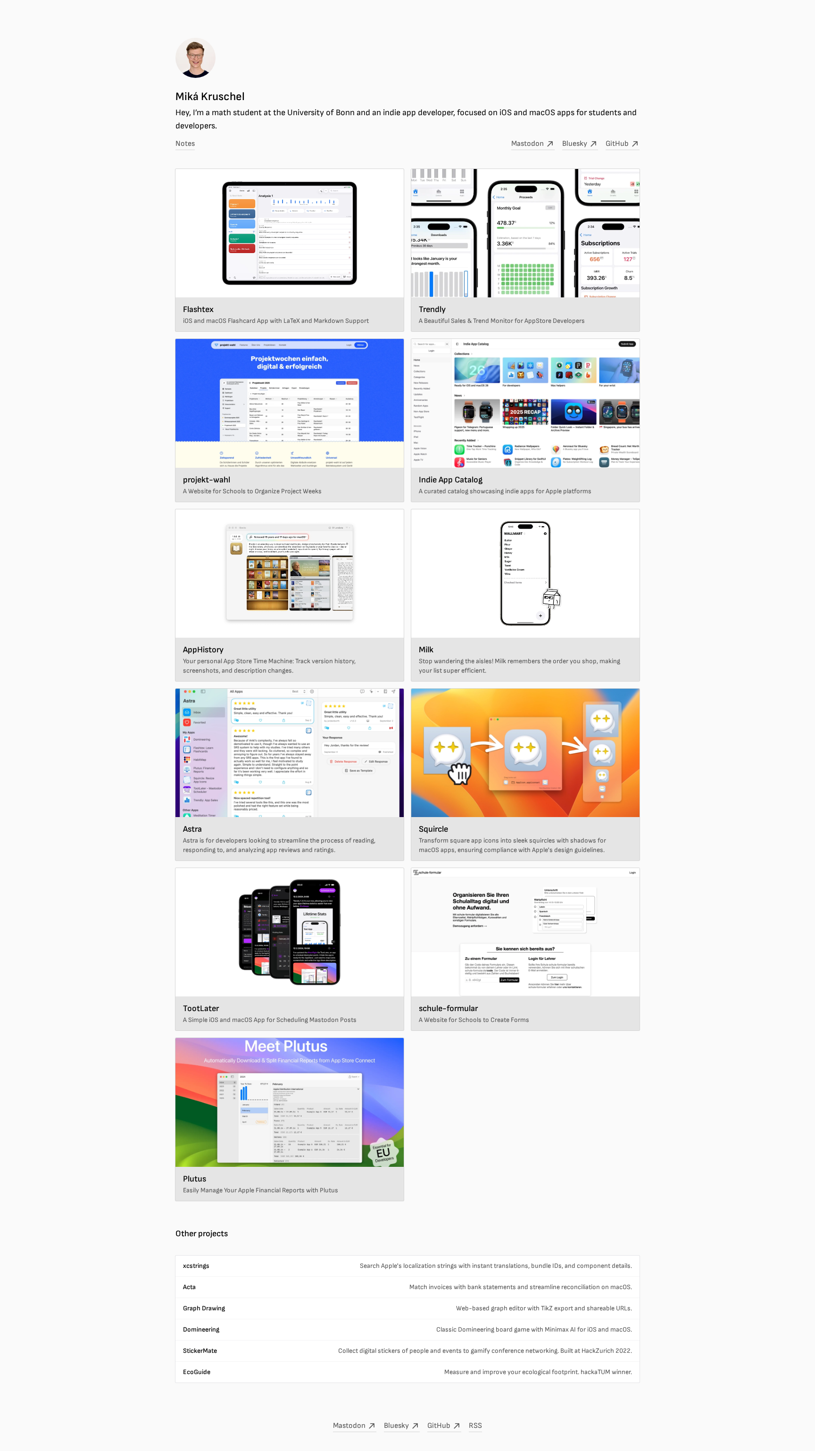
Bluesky (575, 143)
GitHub (618, 143)
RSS (475, 1425)
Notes (185, 143)
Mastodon (528, 143)
